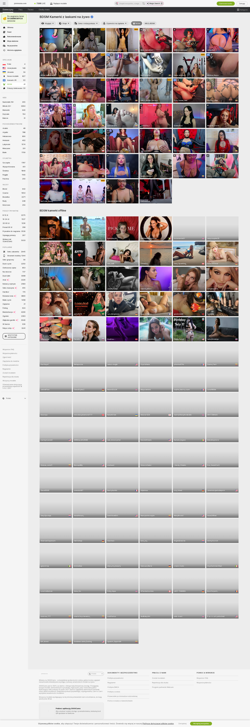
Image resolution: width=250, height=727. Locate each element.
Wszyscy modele (9, 381)
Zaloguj (242, 4)
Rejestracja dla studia (11, 377)
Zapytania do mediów (11, 361)
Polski (94, 674)
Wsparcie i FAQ (8, 349)
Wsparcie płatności (10, 353)
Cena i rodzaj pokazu (86, 23)
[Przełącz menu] (4, 3)
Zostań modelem (9, 373)
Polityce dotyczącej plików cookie (158, 724)
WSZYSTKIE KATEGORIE (12, 336)
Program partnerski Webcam (163, 687)
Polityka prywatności (10, 365)
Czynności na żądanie (115, 23)
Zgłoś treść (7, 357)
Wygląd (48, 23)
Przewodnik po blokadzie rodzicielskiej (122, 696)
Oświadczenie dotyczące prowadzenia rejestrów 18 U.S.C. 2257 (12, 386)
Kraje (65, 23)
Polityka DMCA (113, 687)
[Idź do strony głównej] (20, 3)
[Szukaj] (143, 3)
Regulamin (7, 369)
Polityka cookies (114, 692)
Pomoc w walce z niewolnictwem (120, 701)
